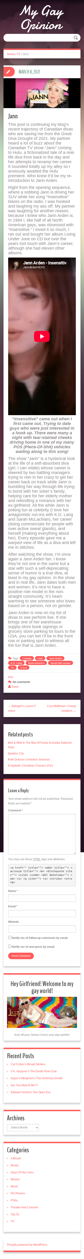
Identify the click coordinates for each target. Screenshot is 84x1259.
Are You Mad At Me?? (24, 1085)
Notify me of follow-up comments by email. (40, 938)
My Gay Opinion (40, 18)
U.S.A (23, 667)
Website (13, 921)
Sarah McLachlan (60, 663)
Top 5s (15, 1214)
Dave (15, 686)
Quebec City (16, 753)
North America (36, 663)
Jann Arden (55, 658)
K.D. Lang (16, 663)
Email (13, 906)
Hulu (40, 658)
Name (13, 891)
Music (14, 1186)
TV (18, 54)
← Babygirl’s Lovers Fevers (22, 708)
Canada (26, 658)
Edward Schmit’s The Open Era (30, 1092)
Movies (15, 1179)
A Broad (16, 1158)
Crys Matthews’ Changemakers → (61, 708)
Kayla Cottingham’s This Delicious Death (37, 1078)
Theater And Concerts (24, 1207)
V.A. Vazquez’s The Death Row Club (34, 1071)
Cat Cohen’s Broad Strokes (28, 1064)
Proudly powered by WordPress (27, 1244)
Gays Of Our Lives (22, 1172)
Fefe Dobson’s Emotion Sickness (29, 759)
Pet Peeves (18, 1193)
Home (11, 54)
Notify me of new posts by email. (33, 946)
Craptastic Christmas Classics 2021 (30, 765)
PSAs (14, 1200)
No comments (21, 682)
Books (15, 1165)
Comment (15, 810)
